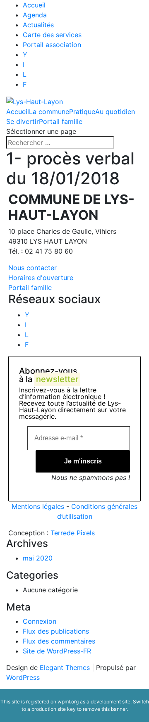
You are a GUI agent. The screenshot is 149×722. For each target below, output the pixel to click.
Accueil (34, 5)
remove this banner (105, 709)
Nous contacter (32, 268)
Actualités (38, 25)
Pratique (82, 111)
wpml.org (68, 701)
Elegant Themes (65, 667)
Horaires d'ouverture (40, 277)
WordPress (23, 677)
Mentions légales (38, 506)
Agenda (35, 15)
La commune (49, 111)
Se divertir (22, 121)
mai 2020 (38, 558)
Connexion (39, 621)
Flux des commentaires (59, 641)
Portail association (52, 44)
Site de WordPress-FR (57, 651)
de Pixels (72, 533)
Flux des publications (56, 631)
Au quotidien (115, 111)
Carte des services (52, 35)
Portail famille (60, 121)
